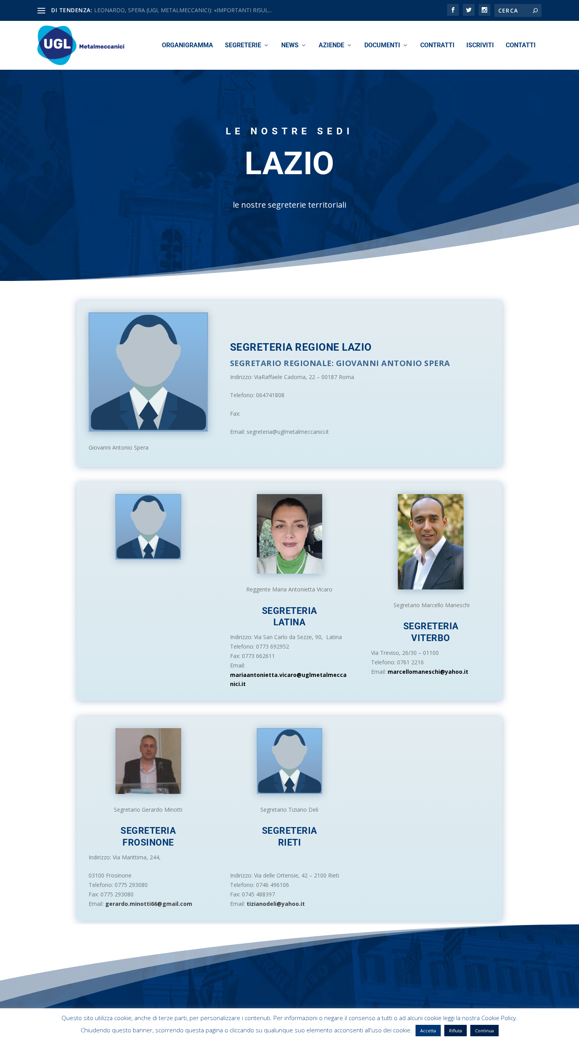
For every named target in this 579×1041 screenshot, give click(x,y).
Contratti (437, 45)
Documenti (382, 45)
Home (371, 1031)
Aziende (331, 45)
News (290, 45)
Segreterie (243, 45)
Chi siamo (397, 1031)
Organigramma (187, 45)
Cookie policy (433, 1031)
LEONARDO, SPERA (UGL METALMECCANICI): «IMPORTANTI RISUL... (183, 10)
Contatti (521, 45)
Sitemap (466, 1031)
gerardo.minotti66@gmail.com (148, 903)
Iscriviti (480, 45)
